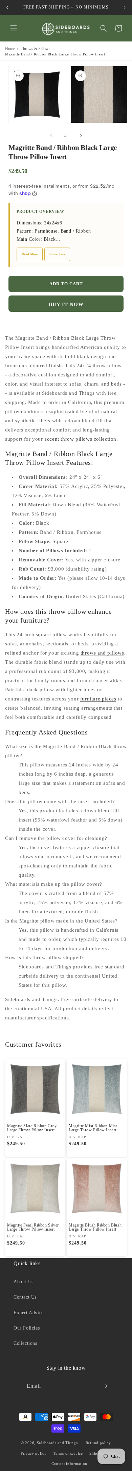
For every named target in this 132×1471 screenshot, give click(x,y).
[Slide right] (80, 135)
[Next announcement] (124, 7)
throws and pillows (102, 653)
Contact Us (25, 1297)
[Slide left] (51, 135)
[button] (13, 28)
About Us (24, 1281)
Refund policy (98, 1443)
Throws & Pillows (35, 48)
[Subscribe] (104, 1386)
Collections (25, 1343)
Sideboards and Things (57, 1443)
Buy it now (66, 304)
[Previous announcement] (7, 7)
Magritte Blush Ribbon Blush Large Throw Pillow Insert (95, 1227)
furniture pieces (98, 698)
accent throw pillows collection (80, 439)
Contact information (69, 1463)
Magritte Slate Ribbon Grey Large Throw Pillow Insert (32, 1128)
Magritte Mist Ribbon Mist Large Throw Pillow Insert (93, 1128)
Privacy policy (34, 1453)
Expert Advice (29, 1312)
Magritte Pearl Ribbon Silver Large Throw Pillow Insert (33, 1227)
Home (10, 48)
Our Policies (27, 1328)
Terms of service (68, 1453)
